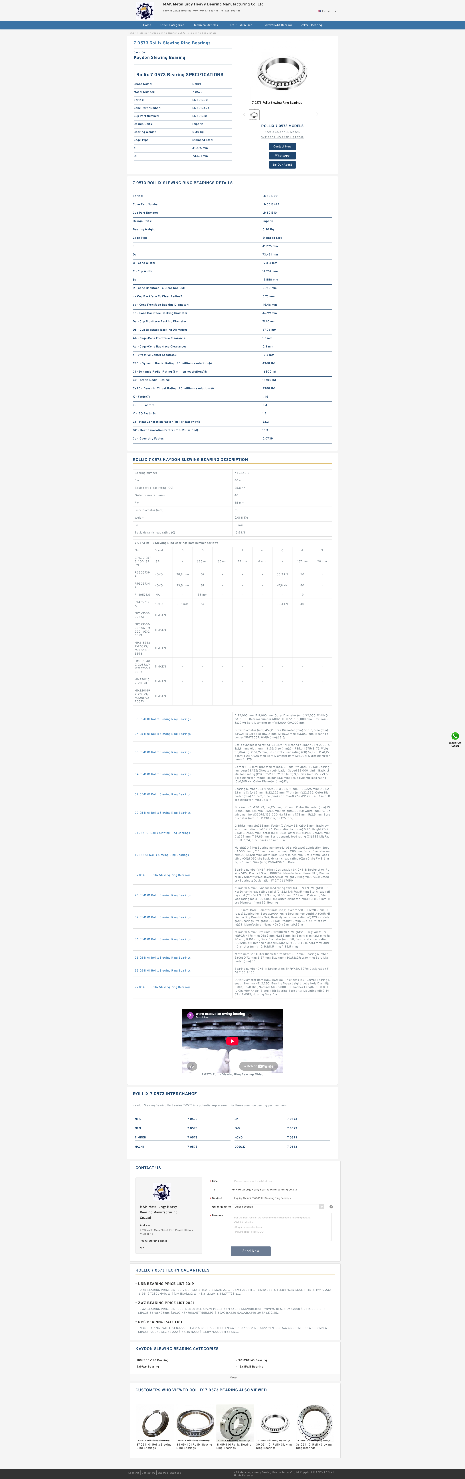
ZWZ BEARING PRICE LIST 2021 (166, 1303)
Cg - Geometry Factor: (148, 439)
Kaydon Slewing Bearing (163, 33)
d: (135, 148)
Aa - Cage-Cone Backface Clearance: (159, 347)
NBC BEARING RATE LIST (160, 1322)
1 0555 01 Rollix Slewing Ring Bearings (162, 855)
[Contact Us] (455, 739)
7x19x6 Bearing (311, 25)
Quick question (221, 1206)
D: (135, 156)
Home (147, 25)
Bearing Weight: (145, 132)
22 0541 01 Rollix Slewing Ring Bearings (163, 813)
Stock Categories (172, 25)
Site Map (162, 1472)
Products (142, 33)
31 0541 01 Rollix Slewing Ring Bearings (162, 833)
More (233, 1378)
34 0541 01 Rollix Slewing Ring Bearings (163, 774)
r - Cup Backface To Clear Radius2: (158, 296)
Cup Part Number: (146, 116)
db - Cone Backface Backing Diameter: (160, 313)
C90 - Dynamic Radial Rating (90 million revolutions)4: (173, 363)
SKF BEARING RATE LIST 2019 (282, 137)
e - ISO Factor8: (144, 405)
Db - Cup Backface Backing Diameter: (160, 330)
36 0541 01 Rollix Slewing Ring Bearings (163, 939)
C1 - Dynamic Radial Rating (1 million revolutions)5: (170, 372)
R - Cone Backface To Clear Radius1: (159, 288)
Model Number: (144, 92)
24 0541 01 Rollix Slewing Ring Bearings (163, 734)
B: (134, 280)
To (213, 1189)
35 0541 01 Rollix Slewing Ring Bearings (163, 752)
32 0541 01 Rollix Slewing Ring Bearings (163, 917)
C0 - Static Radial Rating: (151, 380)
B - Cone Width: (144, 263)
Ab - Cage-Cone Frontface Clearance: (159, 338)
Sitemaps (175, 1472)
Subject (216, 1198)
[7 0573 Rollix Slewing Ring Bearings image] (282, 73)
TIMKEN (140, 1138)
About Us (134, 1472)
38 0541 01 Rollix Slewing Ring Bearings (163, 719)
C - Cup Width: (143, 271)
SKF (237, 1119)
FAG (237, 1128)
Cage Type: (141, 140)
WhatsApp (282, 156)
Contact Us (148, 1472)
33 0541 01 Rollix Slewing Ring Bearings (163, 971)
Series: (139, 100)
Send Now (250, 1251)
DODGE (239, 1147)
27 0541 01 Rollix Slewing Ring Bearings (162, 987)
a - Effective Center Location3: (155, 355)
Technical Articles (206, 25)
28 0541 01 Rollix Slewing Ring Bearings (163, 895)
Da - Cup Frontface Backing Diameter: (160, 321)
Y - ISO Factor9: (144, 413)
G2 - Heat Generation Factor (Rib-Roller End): (166, 430)
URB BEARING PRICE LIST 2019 (166, 1284)
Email (214, 1181)
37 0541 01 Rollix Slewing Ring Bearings (162, 875)
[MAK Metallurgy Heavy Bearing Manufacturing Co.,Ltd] (144, 10)
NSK (138, 1119)
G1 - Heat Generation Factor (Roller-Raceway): (166, 422)
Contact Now (282, 147)
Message (216, 1215)
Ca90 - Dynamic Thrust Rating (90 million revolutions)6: (174, 388)
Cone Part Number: (147, 108)
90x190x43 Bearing (278, 25)
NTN (138, 1128)
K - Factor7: (141, 397)
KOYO (238, 1138)
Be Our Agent (282, 165)
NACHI (139, 1147)
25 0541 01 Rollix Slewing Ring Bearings (163, 958)
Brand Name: (143, 84)
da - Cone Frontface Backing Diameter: (161, 305)
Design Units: (143, 124)
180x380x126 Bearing (242, 25)
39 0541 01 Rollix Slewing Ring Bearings (163, 794)
